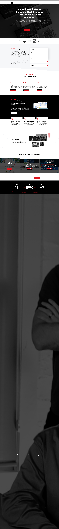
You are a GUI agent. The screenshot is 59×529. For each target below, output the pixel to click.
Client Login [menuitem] (44, 0)
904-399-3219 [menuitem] (40, 0)
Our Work (27, 2)
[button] (30, 2)
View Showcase (37, 177)
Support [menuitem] (47, 0)
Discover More (27, 29)
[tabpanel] (40, 106)
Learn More (12, 90)
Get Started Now (13, 113)
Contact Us (32, 29)
